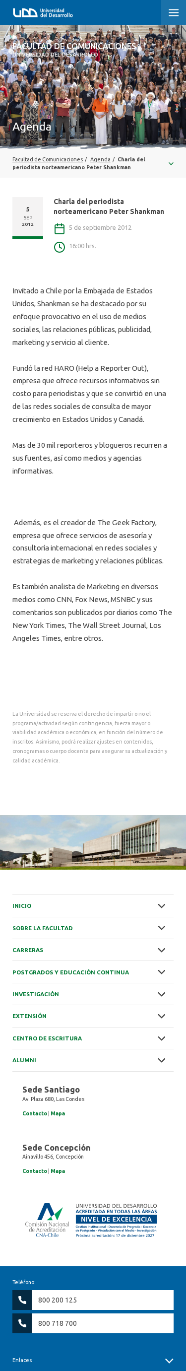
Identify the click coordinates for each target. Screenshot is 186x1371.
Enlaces (22, 1360)
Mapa (58, 1113)
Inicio (21, 905)
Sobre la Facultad (42, 928)
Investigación (35, 994)
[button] (173, 12)
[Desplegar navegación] (93, 163)
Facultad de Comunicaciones (74, 50)
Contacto (34, 1113)
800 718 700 (57, 1323)
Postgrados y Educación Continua (70, 972)
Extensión (29, 1016)
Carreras (27, 950)
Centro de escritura (47, 1038)
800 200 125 (57, 1300)
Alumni (24, 1060)
